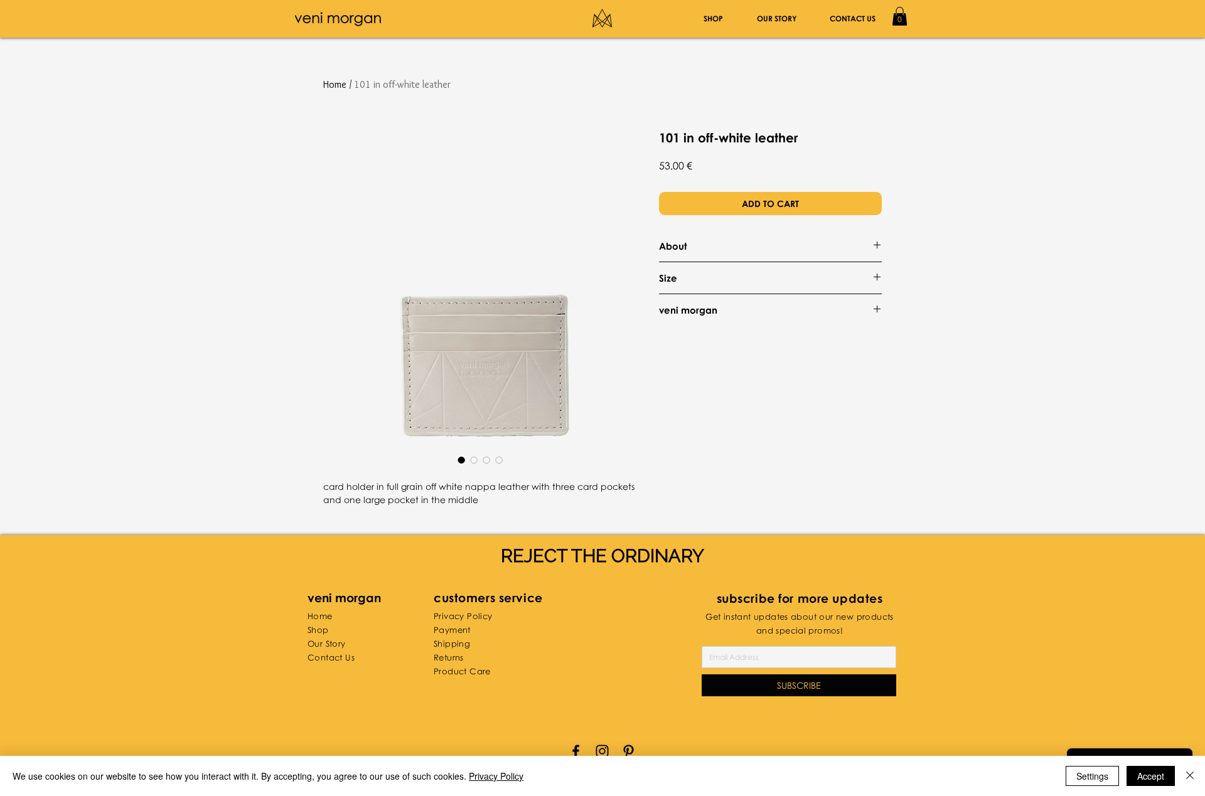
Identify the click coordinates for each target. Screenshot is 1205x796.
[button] (900, 16)
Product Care (462, 671)
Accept (1150, 776)
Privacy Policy (496, 776)
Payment (452, 630)
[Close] (1189, 776)
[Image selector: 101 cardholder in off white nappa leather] (461, 460)
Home (334, 84)
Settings (1092, 776)
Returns (449, 657)
